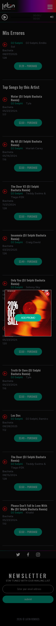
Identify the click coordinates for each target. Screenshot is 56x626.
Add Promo (28, 317)
